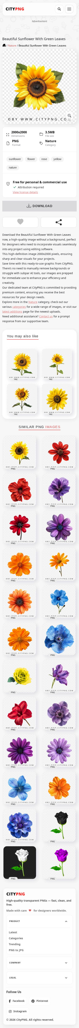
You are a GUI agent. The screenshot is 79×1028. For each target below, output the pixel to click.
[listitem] (16, 1001)
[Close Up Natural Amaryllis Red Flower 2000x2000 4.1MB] (19, 713)
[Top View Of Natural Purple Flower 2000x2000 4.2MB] (59, 750)
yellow (57, 159)
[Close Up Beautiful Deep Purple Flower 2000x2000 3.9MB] (59, 490)
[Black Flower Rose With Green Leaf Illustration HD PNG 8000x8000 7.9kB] (59, 825)
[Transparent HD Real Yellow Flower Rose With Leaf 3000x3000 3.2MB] (19, 676)
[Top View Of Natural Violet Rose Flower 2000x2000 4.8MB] (59, 527)
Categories (16, 938)
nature (13, 167)
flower (31, 159)
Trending (15, 944)
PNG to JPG (16, 950)
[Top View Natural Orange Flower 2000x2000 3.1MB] (59, 788)
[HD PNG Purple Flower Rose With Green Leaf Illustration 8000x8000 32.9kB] (59, 862)
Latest (13, 932)
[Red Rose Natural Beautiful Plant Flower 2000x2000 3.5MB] (59, 452)
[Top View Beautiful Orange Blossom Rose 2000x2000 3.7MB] (19, 639)
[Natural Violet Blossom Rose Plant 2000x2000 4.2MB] (59, 713)
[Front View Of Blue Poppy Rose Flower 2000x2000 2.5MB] (59, 601)
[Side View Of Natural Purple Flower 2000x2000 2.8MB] (59, 676)
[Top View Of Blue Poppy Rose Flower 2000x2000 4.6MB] (59, 639)
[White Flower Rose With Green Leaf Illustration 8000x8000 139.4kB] (19, 862)
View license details (25, 192)
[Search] (59, 9)
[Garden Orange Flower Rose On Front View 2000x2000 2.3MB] (59, 564)
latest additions (12, 311)
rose (44, 159)
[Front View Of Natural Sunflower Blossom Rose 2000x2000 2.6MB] (19, 452)
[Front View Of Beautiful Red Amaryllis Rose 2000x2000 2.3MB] (19, 527)
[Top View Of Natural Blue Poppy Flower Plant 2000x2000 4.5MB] (19, 788)
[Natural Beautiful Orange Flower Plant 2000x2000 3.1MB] (19, 564)
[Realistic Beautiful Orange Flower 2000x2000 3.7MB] (19, 601)
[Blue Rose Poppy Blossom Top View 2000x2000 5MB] (19, 825)
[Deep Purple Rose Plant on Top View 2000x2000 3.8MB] (19, 750)
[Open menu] (69, 9)
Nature (50, 141)
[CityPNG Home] (15, 9)
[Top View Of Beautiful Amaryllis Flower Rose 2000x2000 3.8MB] (19, 490)
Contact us (46, 316)
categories (19, 307)
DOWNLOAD (42, 206)
